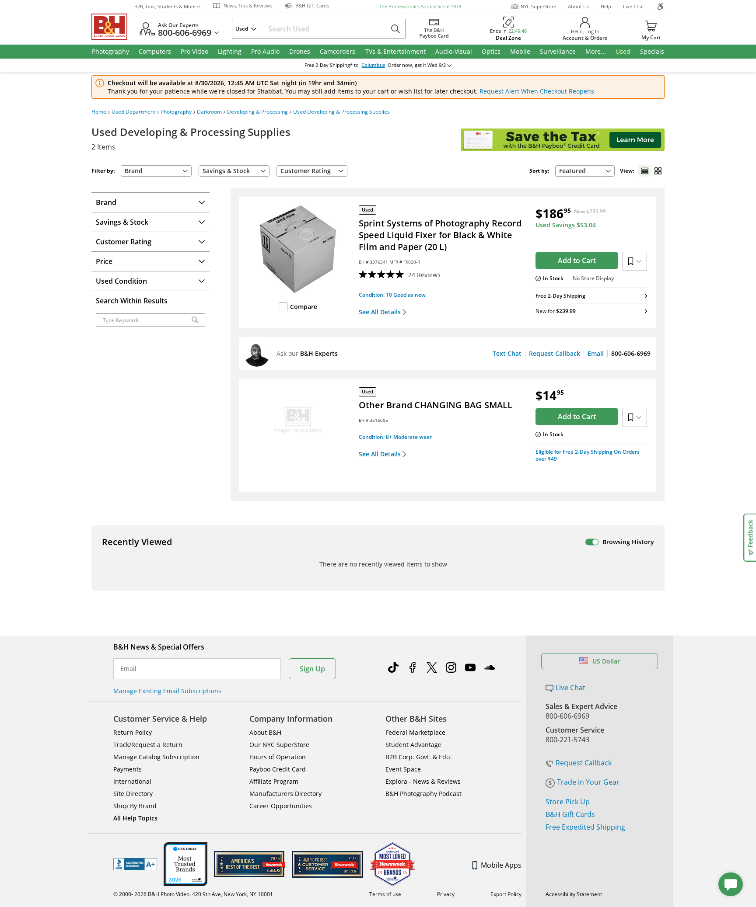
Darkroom (209, 112)
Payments (127, 769)
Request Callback (554, 353)
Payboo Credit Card (277, 769)
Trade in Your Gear (588, 782)
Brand (134, 171)
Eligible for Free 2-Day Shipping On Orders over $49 (588, 455)
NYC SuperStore (538, 6)
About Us (578, 6)
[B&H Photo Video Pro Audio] (112, 27)
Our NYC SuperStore (279, 744)
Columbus (373, 65)
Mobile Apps (501, 865)
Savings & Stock (226, 171)
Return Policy (132, 732)
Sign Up (312, 669)
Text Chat (507, 353)
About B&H (265, 732)
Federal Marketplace (415, 732)
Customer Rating (305, 171)
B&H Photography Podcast (423, 793)
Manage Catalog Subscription (156, 757)
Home (98, 112)
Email (596, 353)
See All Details (380, 312)
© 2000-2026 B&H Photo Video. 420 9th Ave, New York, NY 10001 (193, 894)
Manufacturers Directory (285, 793)
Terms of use (385, 894)
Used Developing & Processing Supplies (341, 112)
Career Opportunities (280, 806)
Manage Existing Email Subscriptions (167, 691)
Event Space (403, 769)
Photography (176, 112)
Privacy (446, 894)
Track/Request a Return (147, 744)
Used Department (133, 112)
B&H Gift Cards (570, 814)
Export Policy (506, 894)
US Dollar (606, 661)
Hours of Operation (277, 757)
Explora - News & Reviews (423, 781)
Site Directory (133, 793)
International (132, 781)
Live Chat (633, 6)
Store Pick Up (568, 801)
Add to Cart (577, 260)
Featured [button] (572, 171)
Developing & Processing (257, 112)
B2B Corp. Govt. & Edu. (418, 757)
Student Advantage (413, 744)
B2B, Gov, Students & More (165, 6)
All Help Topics (135, 818)
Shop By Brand (135, 806)
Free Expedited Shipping (585, 827)
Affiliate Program (273, 781)
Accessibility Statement (574, 894)
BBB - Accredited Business (135, 864)
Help (606, 6)
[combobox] (585, 171)
